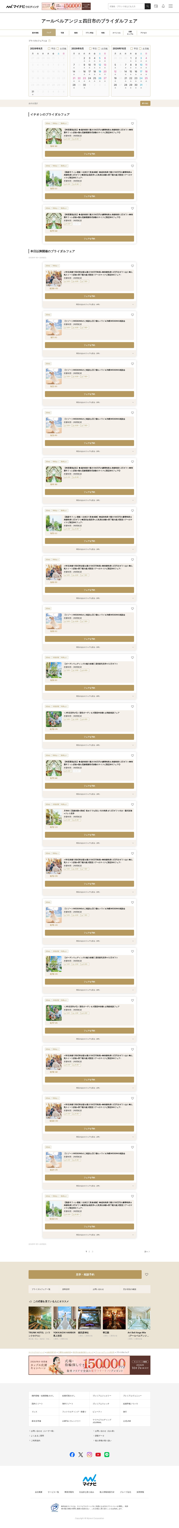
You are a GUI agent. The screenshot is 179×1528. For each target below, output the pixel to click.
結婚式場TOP (51, 1352)
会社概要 (38, 1492)
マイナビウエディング (37, 1352)
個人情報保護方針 (107, 1492)
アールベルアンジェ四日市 (104, 1352)
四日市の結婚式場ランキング (83, 1352)
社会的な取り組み (86, 1492)
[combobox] (126, 6)
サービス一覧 (53, 1492)
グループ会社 (125, 1492)
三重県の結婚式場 (64, 1352)
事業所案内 (69, 1492)
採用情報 (140, 1492)
